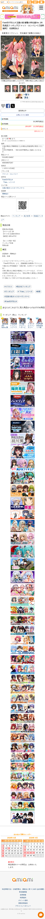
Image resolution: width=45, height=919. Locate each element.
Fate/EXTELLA (7, 180)
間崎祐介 (5, 194)
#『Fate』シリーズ (25, 291)
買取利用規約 (23, 903)
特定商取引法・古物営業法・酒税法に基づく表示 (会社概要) (23, 889)
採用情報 (23, 895)
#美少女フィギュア (23, 287)
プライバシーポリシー (23, 906)
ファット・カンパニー (10, 174)
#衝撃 (38, 291)
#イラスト (8, 287)
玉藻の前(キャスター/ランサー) (13, 188)
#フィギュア (9, 291)
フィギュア (16, 216)
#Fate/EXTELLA (11, 301)
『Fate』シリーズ (8, 182)
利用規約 (23, 897)
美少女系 (27, 216)
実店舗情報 (23, 892)
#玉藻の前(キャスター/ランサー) (17, 296)
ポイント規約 (23, 900)
